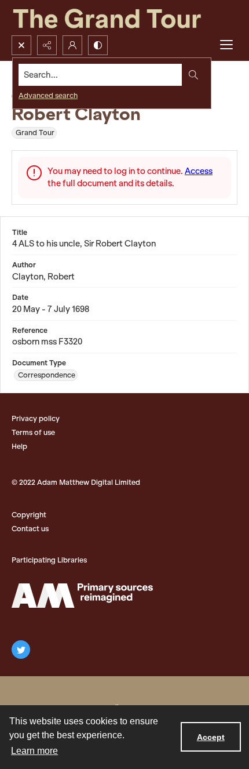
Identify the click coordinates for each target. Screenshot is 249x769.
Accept (211, 737)
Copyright (29, 514)
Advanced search (48, 95)
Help (19, 446)
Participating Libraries (49, 560)
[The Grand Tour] (124, 18)
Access (199, 171)
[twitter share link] (21, 649)
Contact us (30, 528)
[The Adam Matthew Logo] (82, 595)
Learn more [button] (34, 751)
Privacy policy (36, 418)
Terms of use (33, 432)
